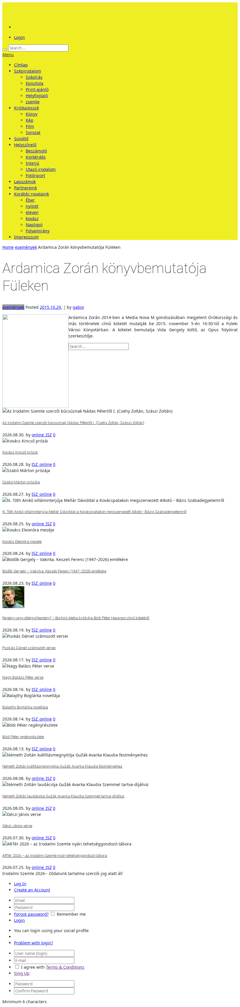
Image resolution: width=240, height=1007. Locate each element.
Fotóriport (35, 175)
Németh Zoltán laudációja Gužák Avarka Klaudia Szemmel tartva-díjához (63, 796)
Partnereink (25, 188)
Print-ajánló (37, 89)
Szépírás (34, 77)
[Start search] (4, 49)
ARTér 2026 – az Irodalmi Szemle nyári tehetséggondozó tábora (54, 855)
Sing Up (22, 973)
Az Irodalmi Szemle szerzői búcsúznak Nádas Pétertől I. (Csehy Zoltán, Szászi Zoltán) (73, 423)
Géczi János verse (17, 826)
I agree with (33, 967)
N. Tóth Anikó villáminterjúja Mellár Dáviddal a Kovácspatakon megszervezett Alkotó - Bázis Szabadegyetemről (94, 511)
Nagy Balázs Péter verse (22, 677)
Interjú (32, 163)
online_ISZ (42, 435)
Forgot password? (31, 914)
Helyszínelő (25, 144)
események (26, 247)
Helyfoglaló (37, 95)
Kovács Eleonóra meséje (22, 541)
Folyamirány (37, 231)
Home (8, 247)
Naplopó (34, 224)
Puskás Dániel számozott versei (29, 648)
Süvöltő (21, 138)
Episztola (34, 83)
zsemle (33, 101)
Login (19, 37)
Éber (30, 200)
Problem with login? (33, 943)
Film (30, 126)
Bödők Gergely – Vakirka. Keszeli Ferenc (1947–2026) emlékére (54, 571)
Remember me (71, 914)
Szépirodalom (27, 71)
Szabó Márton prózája (21, 482)
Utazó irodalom (41, 169)
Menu (8, 54)
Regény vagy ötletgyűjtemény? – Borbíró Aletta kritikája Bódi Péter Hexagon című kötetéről (75, 618)
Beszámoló (36, 151)
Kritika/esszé (26, 108)
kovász (32, 218)
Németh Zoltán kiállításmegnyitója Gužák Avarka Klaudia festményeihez (62, 766)
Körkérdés (36, 157)
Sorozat (33, 132)
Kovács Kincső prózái (20, 452)
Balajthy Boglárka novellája (25, 707)
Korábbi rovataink (31, 194)
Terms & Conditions (65, 967)
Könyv (31, 114)
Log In (20, 883)
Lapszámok (25, 181)
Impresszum (26, 237)
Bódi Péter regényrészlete (23, 737)
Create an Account (32, 890)
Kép (29, 120)
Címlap (21, 65)
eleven (32, 212)
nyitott (32, 206)
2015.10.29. (51, 307)
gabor (78, 307)
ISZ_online (42, 464)
